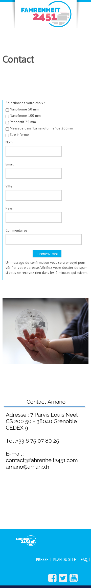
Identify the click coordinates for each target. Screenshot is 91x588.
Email (10, 164)
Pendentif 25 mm (22, 122)
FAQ (84, 559)
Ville (9, 186)
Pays (9, 208)
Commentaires (16, 230)
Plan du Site (64, 559)
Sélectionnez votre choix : (25, 103)
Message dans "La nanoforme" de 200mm (41, 128)
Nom (9, 142)
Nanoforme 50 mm (24, 109)
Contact (18, 59)
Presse (42, 559)
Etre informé (19, 134)
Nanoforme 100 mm (25, 115)
